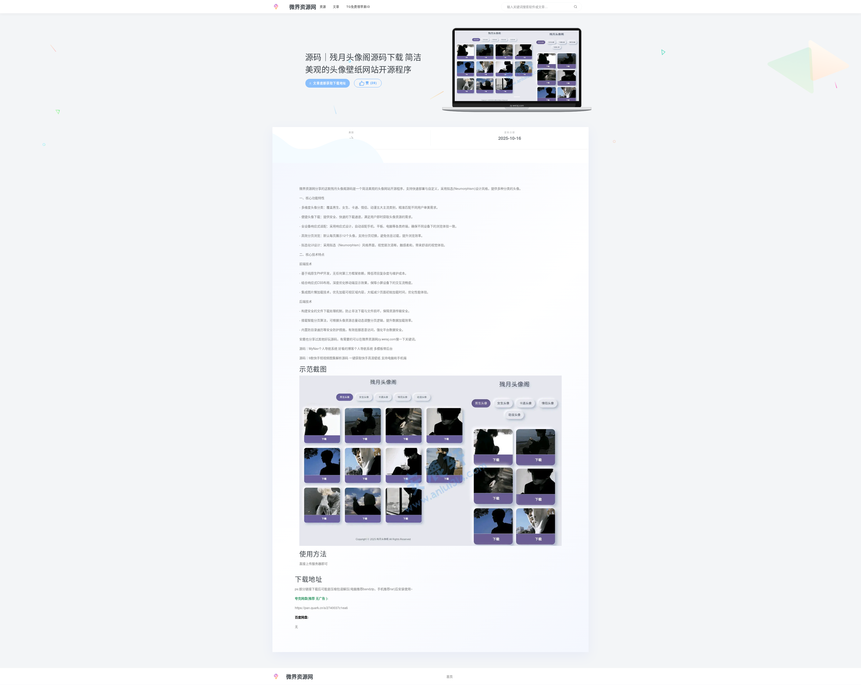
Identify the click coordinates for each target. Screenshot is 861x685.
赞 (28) (372, 83)
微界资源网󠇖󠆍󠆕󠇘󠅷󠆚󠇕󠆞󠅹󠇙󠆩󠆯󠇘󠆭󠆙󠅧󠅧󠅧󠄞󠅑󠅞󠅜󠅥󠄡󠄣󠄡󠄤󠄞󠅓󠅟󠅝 (370, 339)
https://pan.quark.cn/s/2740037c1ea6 (321, 607)
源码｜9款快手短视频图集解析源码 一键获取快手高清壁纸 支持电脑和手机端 (353, 358)
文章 (336, 6)
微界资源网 (307, 188)
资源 (323, 6)
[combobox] (541, 6)
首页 (449, 676)
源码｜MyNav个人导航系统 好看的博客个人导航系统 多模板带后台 (346, 348)
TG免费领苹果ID (358, 6)
